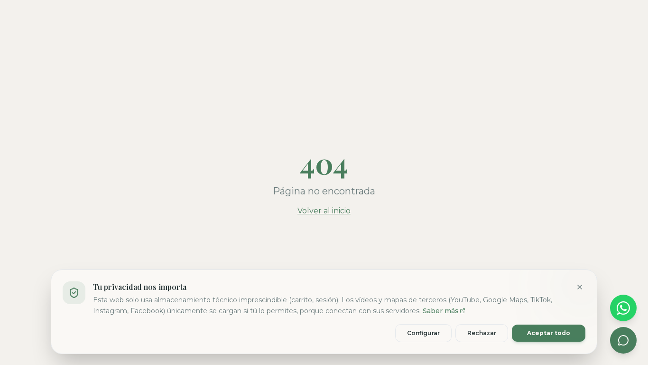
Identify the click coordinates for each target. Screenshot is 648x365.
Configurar (423, 332)
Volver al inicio (324, 210)
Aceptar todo (548, 332)
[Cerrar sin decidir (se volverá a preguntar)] (579, 287)
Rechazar (481, 332)
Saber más (441, 310)
